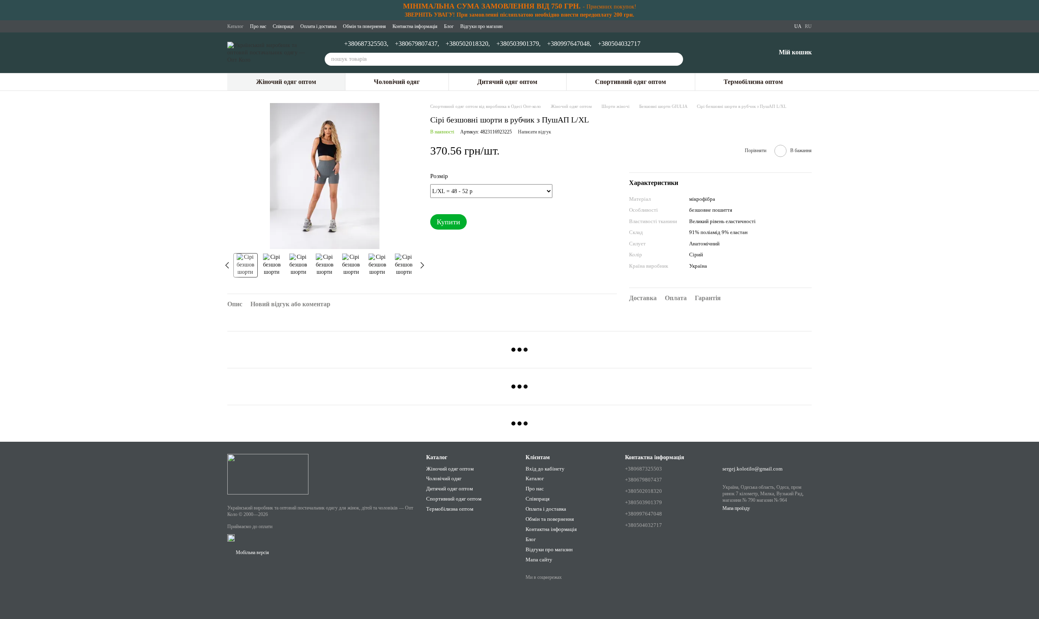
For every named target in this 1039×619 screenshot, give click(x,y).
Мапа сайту (539, 560)
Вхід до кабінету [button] (545, 469)
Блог (449, 26)
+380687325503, (366, 44)
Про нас (258, 26)
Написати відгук (534, 132)
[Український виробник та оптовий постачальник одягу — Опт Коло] (267, 474)
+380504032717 (619, 44)
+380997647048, (569, 44)
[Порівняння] (726, 52)
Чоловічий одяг (397, 81)
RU (808, 26)
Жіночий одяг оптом (286, 81)
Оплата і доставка (318, 26)
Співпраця (283, 26)
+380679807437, (417, 44)
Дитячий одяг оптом (507, 81)
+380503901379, (518, 44)
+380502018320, (468, 44)
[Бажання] (748, 52)
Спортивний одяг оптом (630, 81)
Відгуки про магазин (481, 26)
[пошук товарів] (676, 59)
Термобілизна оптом (753, 81)
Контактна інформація (415, 26)
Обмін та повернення (364, 26)
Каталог (235, 26)
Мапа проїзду (736, 508)
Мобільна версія (252, 552)
